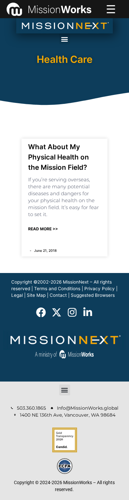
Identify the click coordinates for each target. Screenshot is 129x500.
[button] (64, 38)
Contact (58, 295)
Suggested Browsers (93, 295)
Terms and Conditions (57, 288)
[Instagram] (72, 312)
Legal (17, 295)
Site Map (36, 295)
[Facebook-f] (41, 312)
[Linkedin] (88, 312)
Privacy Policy (99, 288)
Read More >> (43, 228)
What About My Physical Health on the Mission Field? (58, 157)
